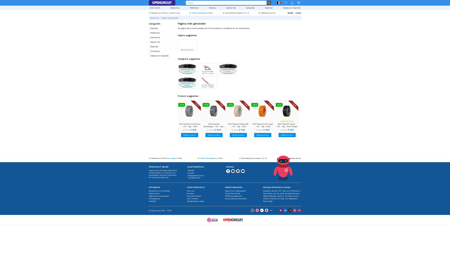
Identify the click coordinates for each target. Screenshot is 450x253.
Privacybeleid (154, 199)
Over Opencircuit (196, 187)
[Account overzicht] (290, 3)
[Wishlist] (284, 3)
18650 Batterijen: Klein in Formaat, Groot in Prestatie (282, 196)
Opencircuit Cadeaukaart (235, 191)
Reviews (190, 193)
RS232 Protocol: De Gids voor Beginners (280, 199)
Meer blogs (268, 201)
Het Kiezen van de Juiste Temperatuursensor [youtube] (282, 193)
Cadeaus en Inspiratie (291, 8)
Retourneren (154, 193)
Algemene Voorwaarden (159, 196)
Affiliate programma (233, 196)
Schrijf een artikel (232, 193)
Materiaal (269, 8)
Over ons (191, 191)
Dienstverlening (233, 187)
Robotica (212, 8)
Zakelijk (290, 13)
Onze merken (155, 8)
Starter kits (231, 8)
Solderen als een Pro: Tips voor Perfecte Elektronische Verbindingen (282, 191)
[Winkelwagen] (297, 3)
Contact (298, 13)
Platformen (194, 8)
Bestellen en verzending (159, 191)
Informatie (154, 187)
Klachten (152, 201)
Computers (250, 8)
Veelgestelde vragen (195, 201)
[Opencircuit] (162, 3)
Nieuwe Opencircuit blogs (276, 187)
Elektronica (175, 8)
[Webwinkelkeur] (212, 220)
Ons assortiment (194, 196)
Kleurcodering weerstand (235, 199)
